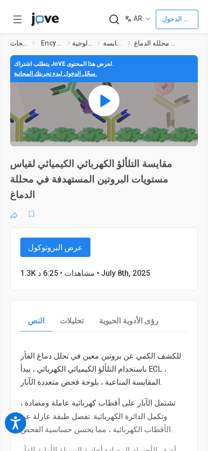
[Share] (14, 214)
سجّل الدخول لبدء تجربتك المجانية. (55, 73)
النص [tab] (36, 320)
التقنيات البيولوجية (83, 43)
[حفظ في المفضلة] (31, 214)
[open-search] (114, 20)
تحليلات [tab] (72, 320)
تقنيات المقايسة (113, 43)
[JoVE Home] (45, 19)
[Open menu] (17, 19)
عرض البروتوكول (55, 247)
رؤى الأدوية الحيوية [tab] (129, 320)
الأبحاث (19, 43)
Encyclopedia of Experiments (52, 43)
